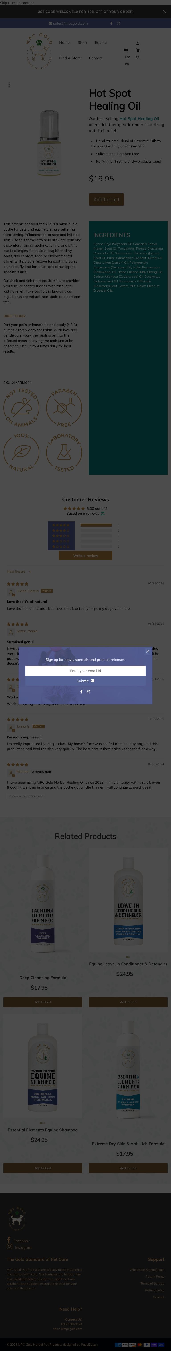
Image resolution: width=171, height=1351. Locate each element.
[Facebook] (81, 691)
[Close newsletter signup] (148, 651)
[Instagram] (89, 691)
